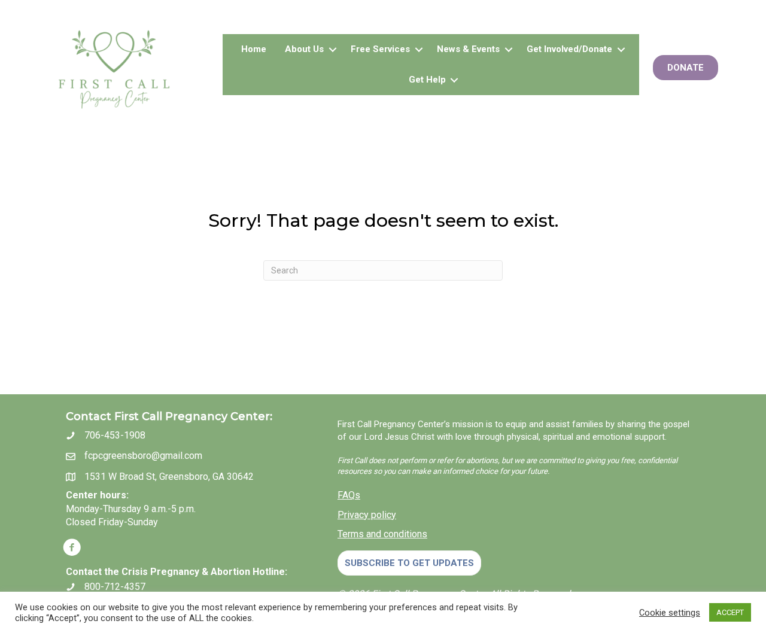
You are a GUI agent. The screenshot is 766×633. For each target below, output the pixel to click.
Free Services (380, 49)
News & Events (468, 49)
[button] (332, 49)
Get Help (427, 79)
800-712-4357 (114, 586)
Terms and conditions (382, 534)
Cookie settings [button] (669, 612)
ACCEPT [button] (730, 612)
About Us (304, 49)
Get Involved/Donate (569, 49)
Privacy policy (367, 515)
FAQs (349, 495)
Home (253, 49)
